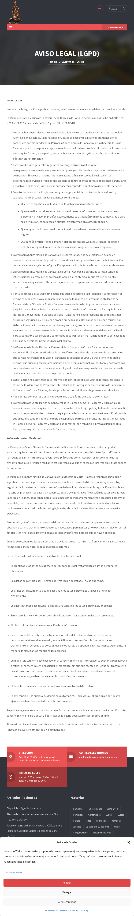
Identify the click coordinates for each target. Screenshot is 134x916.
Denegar (67, 892)
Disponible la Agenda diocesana (24, 808)
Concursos (78, 814)
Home (53, 61)
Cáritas (76, 820)
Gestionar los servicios (13, 872)
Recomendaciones (102, 832)
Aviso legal (85, 911)
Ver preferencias (67, 902)
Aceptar (67, 882)
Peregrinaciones (80, 832)
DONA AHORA (115, 27)
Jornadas (116, 820)
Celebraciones (95, 808)
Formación (101, 820)
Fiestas (88, 820)
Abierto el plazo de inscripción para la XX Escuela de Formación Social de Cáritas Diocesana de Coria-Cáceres (34, 831)
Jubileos (77, 826)
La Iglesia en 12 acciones (97, 826)
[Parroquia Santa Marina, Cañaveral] (15, 12)
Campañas (78, 808)
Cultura (109, 814)
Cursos (121, 814)
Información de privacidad (69, 911)
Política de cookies (51, 911)
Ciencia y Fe (112, 808)
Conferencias (94, 814)
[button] (129, 842)
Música (117, 826)
